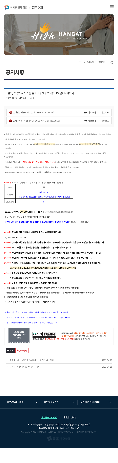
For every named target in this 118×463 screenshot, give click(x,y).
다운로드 (105, 112)
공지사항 (101, 62)
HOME (80, 62)
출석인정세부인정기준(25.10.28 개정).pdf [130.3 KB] (36, 120)
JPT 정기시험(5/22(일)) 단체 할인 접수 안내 (55, 360)
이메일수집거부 (70, 417)
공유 (111, 62)
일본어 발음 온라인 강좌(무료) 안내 (55, 366)
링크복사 (23, 350)
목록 (11, 350)
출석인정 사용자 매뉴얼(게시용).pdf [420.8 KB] (33, 112)
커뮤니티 (90, 62)
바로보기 (92, 112)
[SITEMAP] (112, 7)
